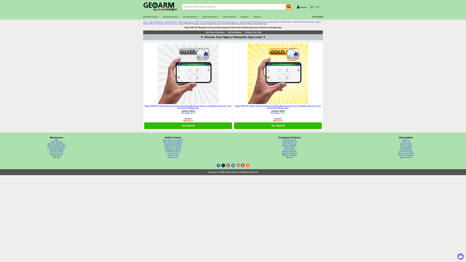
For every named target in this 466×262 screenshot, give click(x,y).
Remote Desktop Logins (56, 146)
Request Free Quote (406, 154)
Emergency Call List (173, 150)
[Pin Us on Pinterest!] (228, 165)
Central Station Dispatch (56, 148)
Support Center (406, 157)
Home (145, 22)
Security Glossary (56, 154)
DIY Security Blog (56, 152)
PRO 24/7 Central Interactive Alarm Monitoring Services (216, 22)
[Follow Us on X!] (223, 165)
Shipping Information (289, 154)
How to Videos (56, 155)
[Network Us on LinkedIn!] (233, 165)
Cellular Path (285, 22)
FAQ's (56, 140)
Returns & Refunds (289, 152)
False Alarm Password (173, 146)
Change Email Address (173, 144)
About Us (405, 140)
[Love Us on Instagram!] (238, 165)
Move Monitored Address (173, 142)
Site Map (56, 157)
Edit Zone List (173, 157)
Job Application (406, 148)
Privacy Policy (289, 148)
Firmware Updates (56, 150)
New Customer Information (173, 140)
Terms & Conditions (289, 155)
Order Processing (289, 144)
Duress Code (173, 155)
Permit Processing (406, 152)
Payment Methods (289, 146)
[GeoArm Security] (161, 7)
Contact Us (406, 142)
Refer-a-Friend (289, 150)
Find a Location (406, 146)
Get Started (188, 125)
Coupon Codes (406, 144)
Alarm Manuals (56, 142)
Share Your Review (406, 155)
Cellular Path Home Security (303, 22)
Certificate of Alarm (173, 152)
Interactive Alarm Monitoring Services (179, 22)
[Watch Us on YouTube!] (243, 165)
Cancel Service (173, 154)
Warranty (289, 157)
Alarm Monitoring (156, 22)
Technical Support (289, 140)
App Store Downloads (56, 144)
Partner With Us (406, 150)
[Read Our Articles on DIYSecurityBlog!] (247, 165)
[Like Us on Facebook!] (218, 165)
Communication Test (289, 142)
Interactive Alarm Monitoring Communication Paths (259, 22)
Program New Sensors (173, 148)
